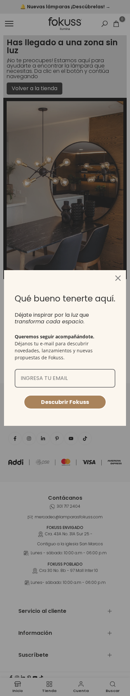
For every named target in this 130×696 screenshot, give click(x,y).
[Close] (118, 278)
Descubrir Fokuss (65, 402)
